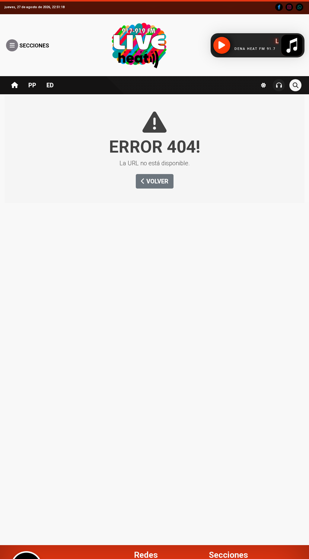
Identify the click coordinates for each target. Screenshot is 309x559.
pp (32, 85)
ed (50, 85)
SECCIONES (33, 45)
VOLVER (156, 181)
